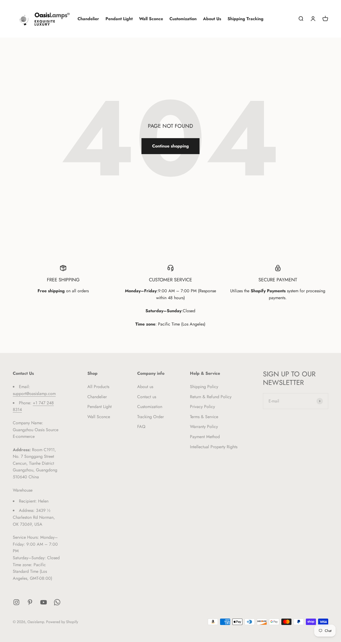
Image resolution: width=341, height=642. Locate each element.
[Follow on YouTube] (43, 602)
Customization (183, 19)
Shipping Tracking (245, 19)
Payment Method (205, 437)
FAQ (141, 426)
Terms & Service (204, 417)
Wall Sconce (151, 19)
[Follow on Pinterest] (30, 602)
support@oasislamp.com (34, 393)
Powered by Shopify (62, 621)
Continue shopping (170, 146)
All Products (98, 387)
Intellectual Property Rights (213, 447)
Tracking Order (150, 417)
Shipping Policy (204, 387)
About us (145, 387)
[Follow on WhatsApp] (57, 602)
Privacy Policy (202, 407)
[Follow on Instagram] (16, 602)
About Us (212, 19)
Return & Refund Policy (211, 397)
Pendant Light (119, 19)
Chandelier (88, 19)
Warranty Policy (204, 426)
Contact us (146, 397)
